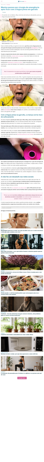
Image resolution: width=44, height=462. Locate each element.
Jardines (3, 333)
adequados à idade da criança (15, 62)
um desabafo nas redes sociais (19, 187)
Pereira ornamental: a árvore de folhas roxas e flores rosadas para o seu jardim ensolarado (21, 272)
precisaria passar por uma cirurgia (25, 134)
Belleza (2, 229)
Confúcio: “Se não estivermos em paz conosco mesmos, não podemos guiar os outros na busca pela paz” (21, 314)
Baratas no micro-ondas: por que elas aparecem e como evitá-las (19, 354)
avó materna (7, 109)
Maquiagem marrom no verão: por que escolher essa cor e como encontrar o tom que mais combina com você (22, 231)
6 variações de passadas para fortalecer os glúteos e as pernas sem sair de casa (21, 374)
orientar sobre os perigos (18, 56)
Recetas (2, 291)
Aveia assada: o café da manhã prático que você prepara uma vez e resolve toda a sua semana (20, 293)
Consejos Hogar (4, 352)
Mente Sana (3, 312)
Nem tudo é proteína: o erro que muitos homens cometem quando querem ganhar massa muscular (21, 252)
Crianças (8, 4)
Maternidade (3, 4)
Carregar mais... (22, 378)
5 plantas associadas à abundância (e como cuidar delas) (17, 334)
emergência (34, 47)
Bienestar (3, 250)
